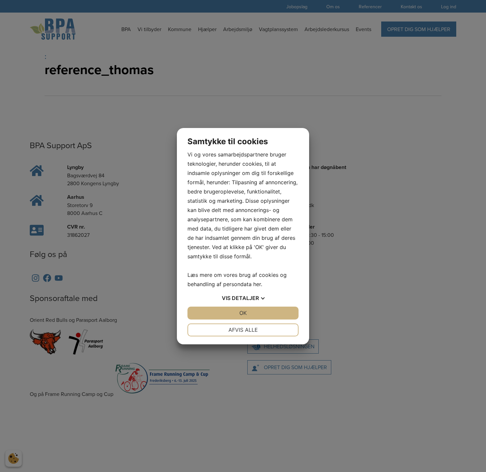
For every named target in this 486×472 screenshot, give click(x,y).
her (257, 284)
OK (243, 313)
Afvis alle (243, 329)
